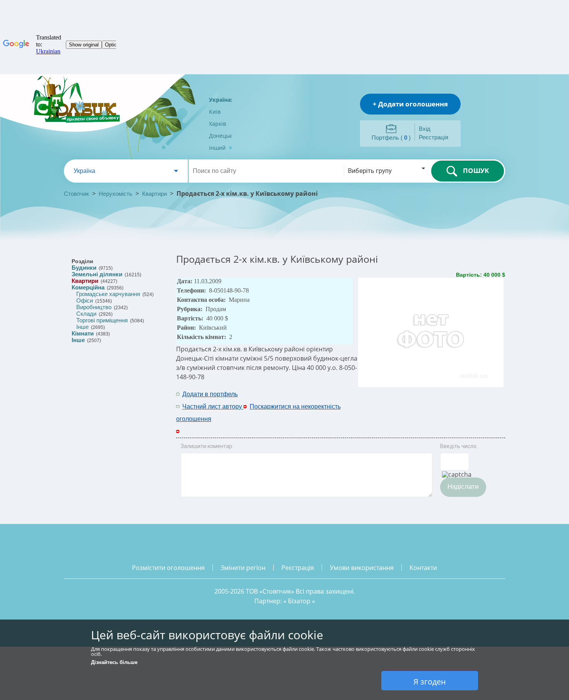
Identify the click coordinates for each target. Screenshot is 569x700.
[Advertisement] (403, 399)
